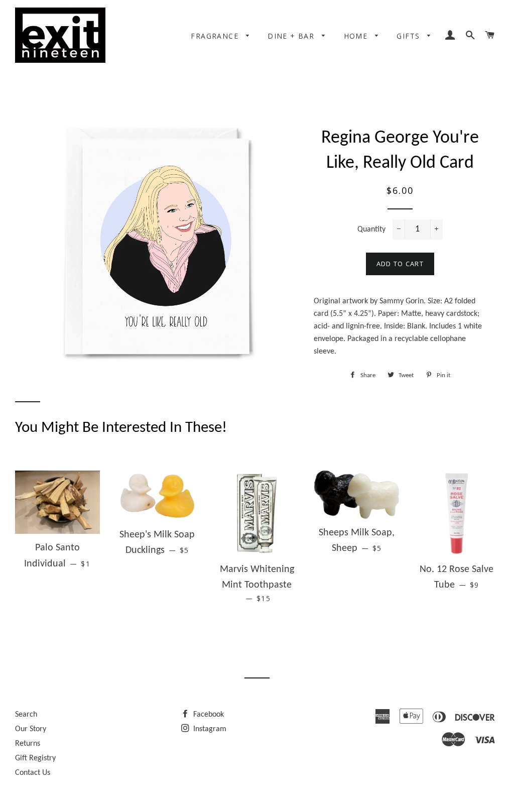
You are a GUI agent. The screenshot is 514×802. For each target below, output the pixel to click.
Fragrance (216, 36)
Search (26, 715)
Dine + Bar (292, 36)
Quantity (371, 229)
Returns (27, 744)
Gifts (409, 36)
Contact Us (32, 773)
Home (357, 36)
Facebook (207, 715)
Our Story (30, 729)
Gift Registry (35, 758)
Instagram (208, 729)
